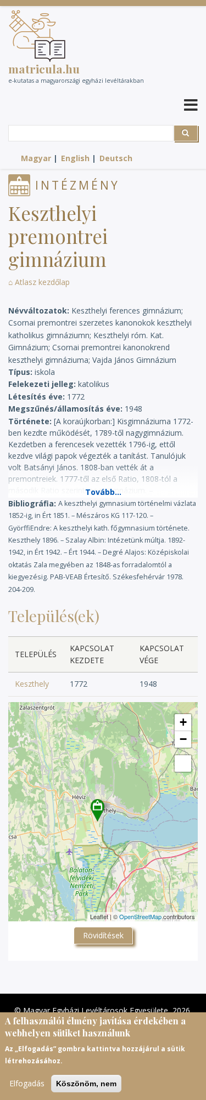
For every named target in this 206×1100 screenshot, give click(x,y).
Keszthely (32, 684)
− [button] (183, 739)
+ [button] (183, 722)
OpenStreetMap (140, 916)
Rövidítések (103, 935)
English (75, 158)
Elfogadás (26, 1083)
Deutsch (115, 158)
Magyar (36, 158)
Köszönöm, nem (86, 1083)
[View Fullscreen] (183, 763)
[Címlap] (37, 35)
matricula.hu (44, 68)
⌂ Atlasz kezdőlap (39, 282)
